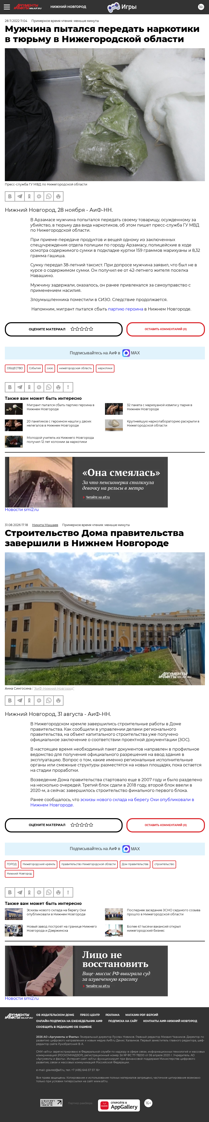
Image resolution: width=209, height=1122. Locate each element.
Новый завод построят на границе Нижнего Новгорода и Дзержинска (62, 928)
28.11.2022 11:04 (16, 21)
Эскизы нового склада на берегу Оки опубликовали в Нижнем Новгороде (56, 912)
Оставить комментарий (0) (166, 329)
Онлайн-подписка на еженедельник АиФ (69, 1021)
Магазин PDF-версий (141, 1015)
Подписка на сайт (122, 1021)
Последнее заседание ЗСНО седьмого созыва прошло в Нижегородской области (163, 912)
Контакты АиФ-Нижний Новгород (170, 1021)
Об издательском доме (55, 1015)
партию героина (125, 309)
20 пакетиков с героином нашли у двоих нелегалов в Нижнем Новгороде (59, 423)
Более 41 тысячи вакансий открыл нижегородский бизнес (154, 928)
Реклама (113, 1015)
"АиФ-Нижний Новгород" (54, 688)
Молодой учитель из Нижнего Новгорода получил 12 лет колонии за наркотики (60, 440)
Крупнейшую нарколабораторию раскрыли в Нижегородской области (163, 423)
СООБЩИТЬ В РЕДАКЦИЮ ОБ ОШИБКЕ (64, 1027)
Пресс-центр (90, 1015)
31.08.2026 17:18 (16, 525)
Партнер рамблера (80, 1103)
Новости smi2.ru (22, 509)
